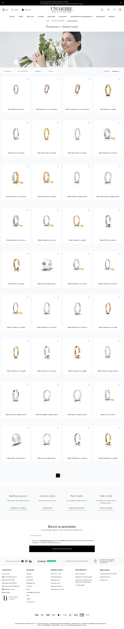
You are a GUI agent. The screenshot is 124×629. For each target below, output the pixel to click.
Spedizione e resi (55, 583)
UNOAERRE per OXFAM (33, 592)
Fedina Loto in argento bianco (47, 458)
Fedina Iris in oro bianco (108, 414)
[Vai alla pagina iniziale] (62, 10)
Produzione (29, 577)
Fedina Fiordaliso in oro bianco (77, 284)
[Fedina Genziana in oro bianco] (47, 352)
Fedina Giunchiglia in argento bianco (47, 414)
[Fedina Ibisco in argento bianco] (77, 396)
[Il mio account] (114, 10)
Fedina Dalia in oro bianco (108, 240)
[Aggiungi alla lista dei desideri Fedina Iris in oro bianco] (119, 384)
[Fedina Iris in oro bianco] (108, 396)
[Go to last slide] (3, 3)
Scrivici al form (6, 574)
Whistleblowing (30, 583)
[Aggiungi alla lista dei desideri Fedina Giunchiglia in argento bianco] (58, 384)
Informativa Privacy (105, 577)
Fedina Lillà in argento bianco (16, 458)
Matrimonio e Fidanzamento (81, 16)
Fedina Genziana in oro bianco (46, 371)
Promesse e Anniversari (72, 21)
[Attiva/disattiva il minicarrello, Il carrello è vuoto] (120, 9)
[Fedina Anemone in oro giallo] (47, 178)
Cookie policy (104, 580)
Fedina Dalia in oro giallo (16, 284)
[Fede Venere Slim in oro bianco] (77, 134)
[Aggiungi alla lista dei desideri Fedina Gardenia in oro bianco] (119, 254)
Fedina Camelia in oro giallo (77, 240)
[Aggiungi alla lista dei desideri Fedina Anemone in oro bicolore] (27, 166)
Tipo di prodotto (23, 71)
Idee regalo (100, 16)
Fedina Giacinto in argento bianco (107, 371)
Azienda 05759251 (9, 580)
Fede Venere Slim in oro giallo (47, 153)
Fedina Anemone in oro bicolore (16, 196)
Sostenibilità (29, 580)
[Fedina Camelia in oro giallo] (77, 222)
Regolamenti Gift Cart (57, 586)
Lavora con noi (30, 602)
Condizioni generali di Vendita (108, 574)
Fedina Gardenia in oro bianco (107, 284)
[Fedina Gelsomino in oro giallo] (108, 309)
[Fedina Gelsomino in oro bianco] (47, 309)
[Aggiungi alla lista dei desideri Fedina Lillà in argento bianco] (27, 428)
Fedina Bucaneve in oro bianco (16, 240)
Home (47, 21)
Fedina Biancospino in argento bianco (108, 196)
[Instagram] (26, 561)
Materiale (38, 71)
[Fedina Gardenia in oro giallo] (16, 309)
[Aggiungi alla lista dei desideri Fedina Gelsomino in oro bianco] (58, 297)
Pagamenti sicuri (55, 580)
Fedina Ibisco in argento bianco (77, 414)
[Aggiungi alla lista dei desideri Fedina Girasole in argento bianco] (27, 384)
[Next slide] (121, 3)
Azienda (28, 574)
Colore (50, 71)
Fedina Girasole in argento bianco (16, 414)
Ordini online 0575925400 (11, 586)
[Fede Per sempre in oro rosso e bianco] (77, 91)
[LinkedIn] (30, 561)
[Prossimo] (66, 475)
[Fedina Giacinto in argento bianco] (108, 352)
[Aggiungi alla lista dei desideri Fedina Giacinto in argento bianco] (119, 341)
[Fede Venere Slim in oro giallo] (47, 134)
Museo (28, 589)
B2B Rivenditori (6, 592)
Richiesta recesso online (57, 589)
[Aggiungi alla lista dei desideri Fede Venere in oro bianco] (27, 123)
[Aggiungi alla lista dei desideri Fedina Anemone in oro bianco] (119, 123)
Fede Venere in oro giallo (108, 109)
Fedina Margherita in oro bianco (77, 458)
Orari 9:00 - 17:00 (56, 574)
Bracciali (30, 16)
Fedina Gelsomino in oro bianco (47, 327)
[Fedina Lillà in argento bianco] (16, 440)
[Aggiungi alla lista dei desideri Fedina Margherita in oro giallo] (119, 428)
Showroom (29, 586)
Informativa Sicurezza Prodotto (83, 577)
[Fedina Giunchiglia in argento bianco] (47, 396)
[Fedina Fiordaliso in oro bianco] (77, 265)
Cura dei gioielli (79, 585)
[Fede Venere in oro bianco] (16, 134)
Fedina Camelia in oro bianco (47, 240)
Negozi (28, 599)
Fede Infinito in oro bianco (16, 109)
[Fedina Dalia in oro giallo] (16, 265)
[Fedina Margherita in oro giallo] (108, 440)
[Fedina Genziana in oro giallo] (77, 352)
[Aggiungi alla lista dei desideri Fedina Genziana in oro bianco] (58, 341)
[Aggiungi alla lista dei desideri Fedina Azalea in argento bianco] (89, 166)
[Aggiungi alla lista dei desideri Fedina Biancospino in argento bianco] (119, 166)
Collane (41, 16)
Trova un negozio (76, 508)
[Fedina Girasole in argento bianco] (16, 396)
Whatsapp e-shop (9, 589)
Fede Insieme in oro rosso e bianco (46, 109)
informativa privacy (47, 540)
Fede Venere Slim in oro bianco (77, 153)
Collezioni (63, 16)
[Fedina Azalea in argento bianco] (77, 178)
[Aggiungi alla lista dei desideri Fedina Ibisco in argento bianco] (89, 384)
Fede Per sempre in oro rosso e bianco (77, 109)
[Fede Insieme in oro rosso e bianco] (47, 91)
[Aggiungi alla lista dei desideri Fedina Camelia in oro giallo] (89, 210)
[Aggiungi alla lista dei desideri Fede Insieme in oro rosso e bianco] (58, 79)
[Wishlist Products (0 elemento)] (108, 9)
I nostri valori (106, 508)
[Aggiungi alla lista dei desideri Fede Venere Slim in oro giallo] (58, 123)
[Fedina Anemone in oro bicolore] (16, 178)
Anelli (21, 16)
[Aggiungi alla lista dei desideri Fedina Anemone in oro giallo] (58, 166)
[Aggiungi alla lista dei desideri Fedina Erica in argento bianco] (58, 254)
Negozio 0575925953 (10, 583)
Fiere (27, 595)
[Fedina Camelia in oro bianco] (47, 222)
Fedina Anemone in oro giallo (47, 196)
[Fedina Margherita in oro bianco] (77, 440)
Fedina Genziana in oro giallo (77, 371)
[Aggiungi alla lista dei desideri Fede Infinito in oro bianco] (27, 79)
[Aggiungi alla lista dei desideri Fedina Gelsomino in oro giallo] (119, 297)
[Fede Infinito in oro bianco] (16, 91)
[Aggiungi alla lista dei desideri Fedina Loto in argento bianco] (58, 428)
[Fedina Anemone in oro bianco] (108, 134)
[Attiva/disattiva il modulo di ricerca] (102, 9)
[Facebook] (22, 561)
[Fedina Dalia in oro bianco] (108, 222)
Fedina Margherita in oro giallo (108, 458)
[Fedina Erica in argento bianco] (47, 265)
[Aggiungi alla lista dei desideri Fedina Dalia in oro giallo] (27, 254)
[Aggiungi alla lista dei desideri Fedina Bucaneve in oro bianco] (27, 210)
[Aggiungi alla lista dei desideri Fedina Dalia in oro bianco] (119, 210)
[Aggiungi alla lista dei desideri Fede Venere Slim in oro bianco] (89, 123)
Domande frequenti (56, 577)
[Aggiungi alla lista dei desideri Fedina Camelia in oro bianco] (58, 210)
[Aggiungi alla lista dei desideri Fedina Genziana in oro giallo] (89, 341)
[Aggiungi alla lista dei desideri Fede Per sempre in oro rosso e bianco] (89, 79)
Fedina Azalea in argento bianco (77, 196)
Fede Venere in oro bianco (16, 153)
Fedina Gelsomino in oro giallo (108, 327)
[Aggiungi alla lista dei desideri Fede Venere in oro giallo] (119, 79)
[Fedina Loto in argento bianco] (47, 440)
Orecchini (51, 16)
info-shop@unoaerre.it (10, 577)
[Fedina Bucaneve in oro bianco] (16, 222)
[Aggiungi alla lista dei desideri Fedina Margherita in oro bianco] (89, 428)
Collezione (7, 71)
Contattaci (47, 508)
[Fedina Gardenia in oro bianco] (108, 265)
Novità (12, 16)
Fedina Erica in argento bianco (46, 284)
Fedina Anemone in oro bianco (108, 153)
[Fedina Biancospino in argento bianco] (108, 178)
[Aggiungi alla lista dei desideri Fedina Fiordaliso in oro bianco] (89, 254)
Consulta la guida (18, 508)
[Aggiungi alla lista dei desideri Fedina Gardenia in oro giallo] (27, 297)
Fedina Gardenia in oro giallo (16, 327)
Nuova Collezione (80, 574)
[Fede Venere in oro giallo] (108, 91)
